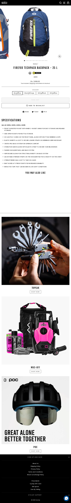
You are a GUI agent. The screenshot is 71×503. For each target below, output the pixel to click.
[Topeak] (35, 251)
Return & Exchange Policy (35, 475)
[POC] (35, 410)
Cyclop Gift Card (35, 484)
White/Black (42, 93)
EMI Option (35, 487)
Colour (35, 90)
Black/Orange (29, 93)
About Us (35, 463)
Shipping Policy (35, 466)
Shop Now (35, 371)
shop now (35, 451)
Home (35, 64)
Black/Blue (17, 93)
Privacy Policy (35, 469)
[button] (66, 498)
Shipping (32, 83)
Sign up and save (35, 457)
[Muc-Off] (35, 330)
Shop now (35, 292)
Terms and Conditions (35, 472)
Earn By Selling (35, 489)
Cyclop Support (35, 495)
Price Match (35, 481)
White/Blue (53, 93)
